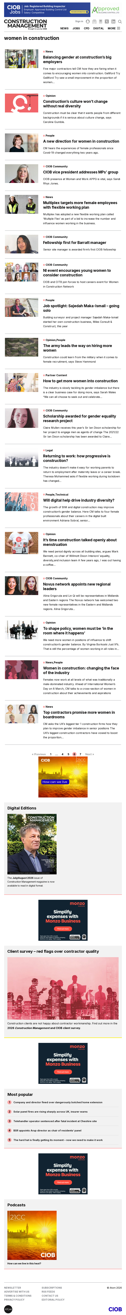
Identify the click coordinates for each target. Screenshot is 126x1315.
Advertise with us (16, 1291)
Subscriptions (52, 1287)
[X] (107, 21)
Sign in (79, 21)
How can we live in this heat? (24, 1263)
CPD (86, 28)
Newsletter (12, 1287)
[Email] (94, 21)
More (112, 28)
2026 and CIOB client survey (43, 1028)
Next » (89, 754)
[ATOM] (33, 1309)
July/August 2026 (22, 878)
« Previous (39, 754)
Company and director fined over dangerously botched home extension (57, 1102)
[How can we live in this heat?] (32, 1235)
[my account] (88, 21)
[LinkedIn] (113, 21)
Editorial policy (53, 1299)
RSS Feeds (48, 1291)
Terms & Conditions (18, 1295)
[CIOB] (92, 1309)
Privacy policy (14, 1299)
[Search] (120, 21)
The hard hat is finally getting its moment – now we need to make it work (58, 1140)
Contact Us (50, 1295)
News (64, 28)
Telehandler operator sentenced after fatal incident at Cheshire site (55, 1121)
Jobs (76, 28)
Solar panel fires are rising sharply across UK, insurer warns (50, 1111)
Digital (98, 28)
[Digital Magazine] (100, 21)
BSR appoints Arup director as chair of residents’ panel (47, 1130)
